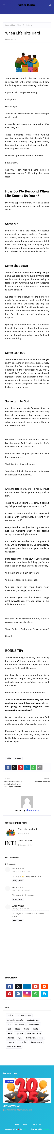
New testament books (34, 1038)
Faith (9, 1029)
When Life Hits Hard (27, 829)
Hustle (35, 1029)
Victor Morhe (27, 5)
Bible (13, 25)
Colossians (19, 1024)
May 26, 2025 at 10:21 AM (21, 871)
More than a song (34, 1033)
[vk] (18, 994)
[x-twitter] (18, 986)
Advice (10, 1016)
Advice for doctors (24, 1016)
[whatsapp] (35, 994)
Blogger (46, 1129)
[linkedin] (27, 986)
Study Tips (22, 1042)
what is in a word (14, 1047)
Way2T (25, 1129)
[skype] (44, 994)
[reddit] (44, 986)
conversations (33, 1024)
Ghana (17, 1029)
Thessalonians (36, 1042)
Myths (20, 1038)
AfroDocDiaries (33, 1020)
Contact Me (36, 1124)
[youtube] (35, 986)
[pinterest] (9, 994)
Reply (15, 881)
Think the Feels (25, 840)
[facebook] (9, 986)
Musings (18, 758)
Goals (26, 1029)
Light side (19, 1033)
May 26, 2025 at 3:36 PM (21, 909)
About (25, 1124)
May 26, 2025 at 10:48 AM (21, 890)
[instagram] (27, 994)
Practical (11, 1042)
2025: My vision (11, 1106)
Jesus (9, 1033)
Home (7, 25)
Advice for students (15, 1020)
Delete (21, 881)
